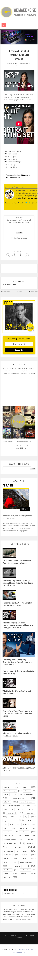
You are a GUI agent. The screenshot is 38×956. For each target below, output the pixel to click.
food (11, 824)
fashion (30, 821)
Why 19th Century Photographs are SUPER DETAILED (18, 734)
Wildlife (6, 802)
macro (27, 835)
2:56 (5, 156)
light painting (8, 835)
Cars (24, 787)
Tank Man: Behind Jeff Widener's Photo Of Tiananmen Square (17, 561)
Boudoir (6, 787)
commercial (12, 813)
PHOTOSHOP (30, 935)
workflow (7, 877)
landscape (24, 832)
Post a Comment (9, 284)
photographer (12, 843)
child (17, 809)
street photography (26, 862)
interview (7, 832)
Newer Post (5, 292)
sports (24, 858)
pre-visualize (8, 851)
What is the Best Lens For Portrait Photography (17, 692)
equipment (7, 821)
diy (26, 817)
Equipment (14, 935)
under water (25, 870)
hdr (5, 828)
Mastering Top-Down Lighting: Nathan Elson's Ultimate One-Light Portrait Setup (18, 583)
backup (28, 806)
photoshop (29, 843)
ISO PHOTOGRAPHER (26, 795)
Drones (27, 791)
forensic (26, 824)
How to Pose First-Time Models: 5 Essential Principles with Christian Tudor (17, 713)
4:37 (5, 159)
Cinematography (9, 791)
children (30, 809)
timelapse (7, 870)
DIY (22, 935)
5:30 (5, 162)
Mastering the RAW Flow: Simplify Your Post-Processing (17, 604)
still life (6, 862)
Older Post (33, 292)
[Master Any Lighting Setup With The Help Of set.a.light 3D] (19, 37)
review (24, 855)
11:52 (6, 167)
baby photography (14, 806)
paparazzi (30, 839)
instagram (23, 828)
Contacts (19, 938)
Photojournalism (18, 798)
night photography (10, 839)
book (5, 809)
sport (6, 858)
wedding (23, 873)
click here (24, 448)
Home (19, 292)
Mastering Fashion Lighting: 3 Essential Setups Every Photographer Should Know (19, 662)
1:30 (5, 154)
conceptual (29, 813)
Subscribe (19, 350)
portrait (18, 847)
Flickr (6, 795)
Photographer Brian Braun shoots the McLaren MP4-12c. (19, 672)
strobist (17, 866)
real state (7, 855)
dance (12, 817)
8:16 (5, 164)
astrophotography (27, 802)
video (6, 873)
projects (24, 851)
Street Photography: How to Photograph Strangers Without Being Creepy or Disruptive (19, 625)
